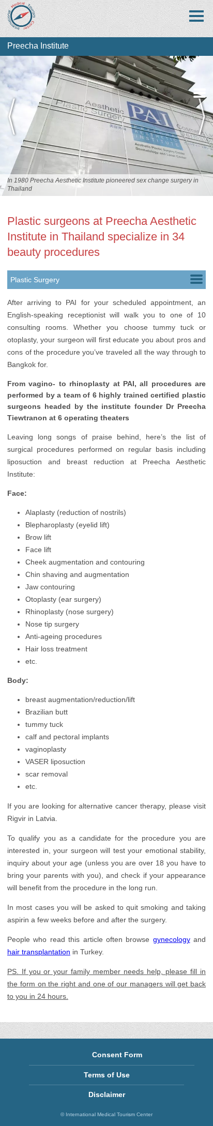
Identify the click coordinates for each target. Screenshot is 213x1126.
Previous (15, 126)
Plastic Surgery (34, 280)
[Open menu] (196, 16)
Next (197, 126)
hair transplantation (38, 952)
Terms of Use (107, 1075)
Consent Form (117, 1055)
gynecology (171, 939)
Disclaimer (106, 1094)
